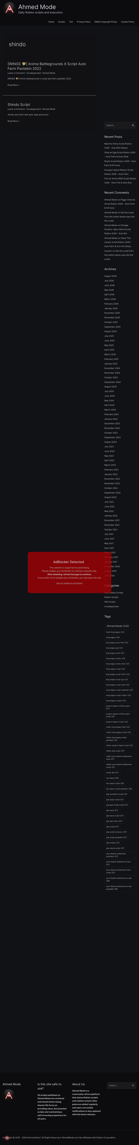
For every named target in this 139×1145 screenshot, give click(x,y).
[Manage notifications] (7, 1138)
